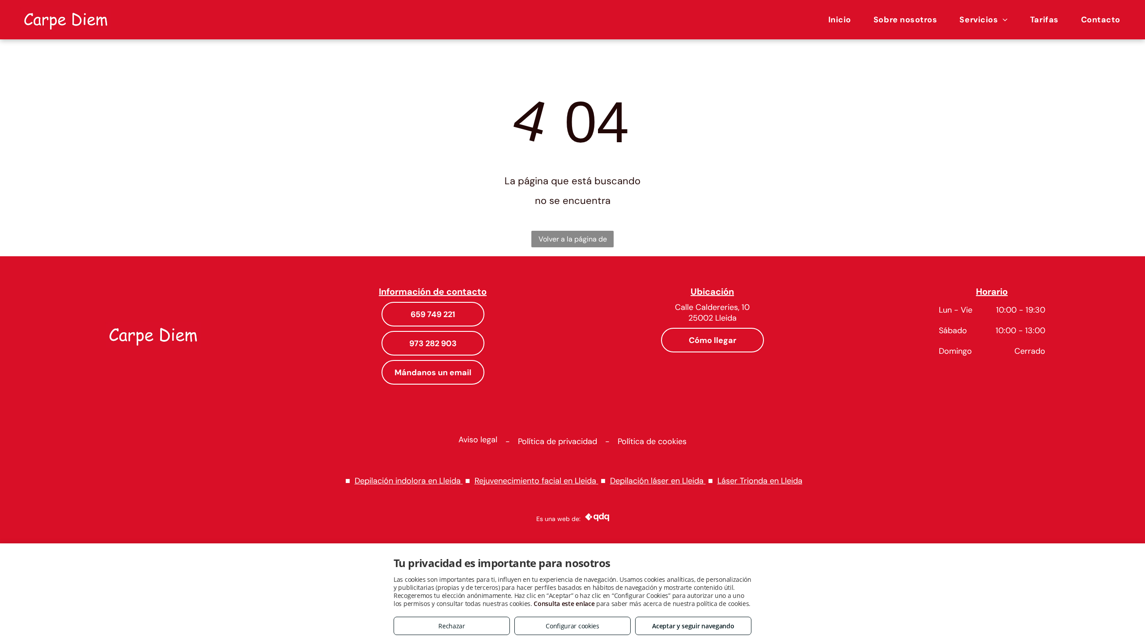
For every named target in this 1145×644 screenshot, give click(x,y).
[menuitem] (839, 19)
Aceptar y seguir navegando (693, 626)
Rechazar (451, 626)
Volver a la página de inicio (573, 240)
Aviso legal (477, 439)
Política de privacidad (557, 441)
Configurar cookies (572, 626)
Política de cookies (652, 441)
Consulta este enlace (564, 603)
